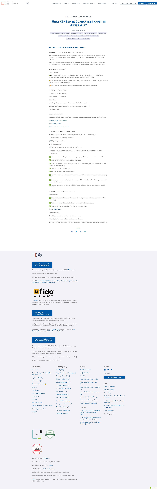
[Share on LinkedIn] (80, 231)
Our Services (35, 396)
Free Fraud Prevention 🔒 (63, 401)
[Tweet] (76, 231)
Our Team (34, 399)
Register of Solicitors (48, 469)
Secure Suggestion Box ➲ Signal (88, 403)
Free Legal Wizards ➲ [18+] (63, 388)
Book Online (151, 3)
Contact (141, 3)
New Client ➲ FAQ (37, 402)
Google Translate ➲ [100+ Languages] (66, 373)
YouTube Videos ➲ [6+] (62, 394)
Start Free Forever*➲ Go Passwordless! (42, 264)
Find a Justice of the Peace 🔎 (64, 404)
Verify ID (34, 412)
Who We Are (35, 390)
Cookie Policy (107, 393)
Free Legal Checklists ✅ (62, 397)
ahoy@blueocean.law (85, 370)
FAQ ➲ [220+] (60, 370)
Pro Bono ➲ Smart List (62, 413)
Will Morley (46, 458)
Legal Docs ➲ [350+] (37, 378)
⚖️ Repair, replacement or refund (58, 120)
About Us (34, 387)
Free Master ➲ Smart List (63, 410)
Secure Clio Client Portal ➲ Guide (89, 379)
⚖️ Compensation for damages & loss (59, 127)
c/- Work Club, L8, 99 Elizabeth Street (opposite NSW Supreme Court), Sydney (90, 412)
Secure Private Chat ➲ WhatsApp (89, 397)
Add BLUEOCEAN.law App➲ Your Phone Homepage (44, 340)
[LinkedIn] (105, 370)
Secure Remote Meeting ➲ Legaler (89, 400)
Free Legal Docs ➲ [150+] (63, 376)
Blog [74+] (115, 3)
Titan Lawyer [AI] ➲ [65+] (63, 379)
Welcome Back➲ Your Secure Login (42, 313)
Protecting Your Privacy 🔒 (39, 384)
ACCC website (57, 209)
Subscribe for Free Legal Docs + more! (42, 405)
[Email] (85, 231)
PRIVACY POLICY (109, 390)
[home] (5, 3)
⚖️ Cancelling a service (55, 123)
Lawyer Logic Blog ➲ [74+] (63, 382)
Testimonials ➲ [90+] (37, 381)
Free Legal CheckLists (129, 3)
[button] (56, 3)
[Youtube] (108, 370)
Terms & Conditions (109, 386)
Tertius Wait (55, 329)
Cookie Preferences (109, 410)
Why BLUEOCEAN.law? (38, 393)
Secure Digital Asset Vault (39, 409)
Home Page (35, 370)
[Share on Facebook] (72, 231)
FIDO (69, 270)
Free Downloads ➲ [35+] (62, 385)
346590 (51, 465)
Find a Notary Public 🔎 (62, 407)
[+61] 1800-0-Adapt (85, 373)
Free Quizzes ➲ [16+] (61, 391)
